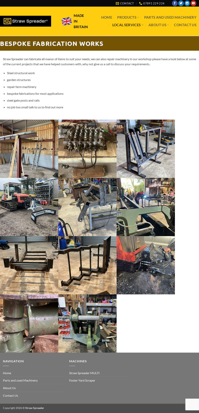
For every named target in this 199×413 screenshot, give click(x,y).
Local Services (126, 25)
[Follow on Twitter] (181, 3)
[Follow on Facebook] (175, 3)
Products (126, 17)
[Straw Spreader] (25, 21)
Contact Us (185, 25)
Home (106, 17)
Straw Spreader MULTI (84, 373)
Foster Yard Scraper (82, 380)
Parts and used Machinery (170, 17)
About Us (157, 25)
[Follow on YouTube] (193, 3)
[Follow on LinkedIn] (187, 3)
